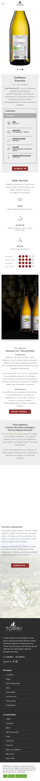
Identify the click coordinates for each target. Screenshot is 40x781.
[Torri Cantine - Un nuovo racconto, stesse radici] (20, 4)
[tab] (20, 111)
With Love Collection (13, 749)
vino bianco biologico (14, 434)
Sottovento (10, 741)
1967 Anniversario (12, 732)
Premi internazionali (13, 683)
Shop (8, 688)
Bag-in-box (10, 754)
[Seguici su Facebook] (14, 662)
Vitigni (8, 679)
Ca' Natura (9, 723)
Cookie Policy (11, 705)
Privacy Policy (11, 701)
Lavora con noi (11, 696)
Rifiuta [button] (11, 776)
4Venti (8, 719)
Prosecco (9, 745)
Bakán (8, 728)
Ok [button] (5, 776)
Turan (8, 736)
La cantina (9, 675)
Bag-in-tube (10, 758)
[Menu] (3, 3)
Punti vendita (10, 692)
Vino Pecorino (22, 373)
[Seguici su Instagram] (16, 662)
